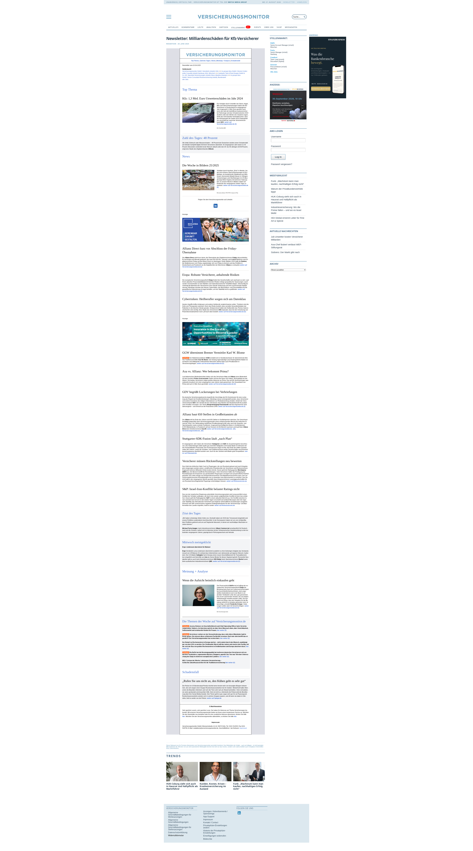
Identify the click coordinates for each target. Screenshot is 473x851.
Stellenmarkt (240, 27)
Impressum (243, 728)
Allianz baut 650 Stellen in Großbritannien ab (209, 414)
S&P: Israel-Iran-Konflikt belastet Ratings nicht (211, 489)
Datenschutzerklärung (177, 832)
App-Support (208, 817)
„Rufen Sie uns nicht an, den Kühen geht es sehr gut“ (214, 681)
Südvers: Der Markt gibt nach (285, 252)
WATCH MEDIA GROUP (237, 2)
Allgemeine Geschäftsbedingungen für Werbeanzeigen (179, 814)
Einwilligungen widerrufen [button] (214, 836)
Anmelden (302, 2)
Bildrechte (207, 839)
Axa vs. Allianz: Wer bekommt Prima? (205, 371)
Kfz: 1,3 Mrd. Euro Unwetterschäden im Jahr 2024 (212, 98)
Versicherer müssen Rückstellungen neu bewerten (212, 461)
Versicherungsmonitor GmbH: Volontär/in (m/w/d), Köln (200, 71)
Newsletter (289, 2)
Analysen (211, 27)
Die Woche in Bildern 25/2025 (200, 165)
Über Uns (269, 27)
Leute (200, 27)
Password (276, 146)
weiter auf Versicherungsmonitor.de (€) (227, 123)
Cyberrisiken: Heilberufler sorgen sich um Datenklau (214, 299)
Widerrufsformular (176, 835)
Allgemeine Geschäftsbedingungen (178, 821)
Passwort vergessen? (281, 164)
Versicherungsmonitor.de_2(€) (193, 431)
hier (183, 716)
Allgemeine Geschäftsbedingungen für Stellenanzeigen (179, 827)
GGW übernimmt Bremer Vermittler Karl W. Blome (213, 352)
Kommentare (188, 27)
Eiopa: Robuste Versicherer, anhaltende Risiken (210, 274)
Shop (279, 27)
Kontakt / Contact (210, 822)
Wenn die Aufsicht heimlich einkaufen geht (208, 580)
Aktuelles (173, 27)
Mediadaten (291, 27)
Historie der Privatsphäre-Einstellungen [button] (214, 832)
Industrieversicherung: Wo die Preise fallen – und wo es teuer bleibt (286, 210)
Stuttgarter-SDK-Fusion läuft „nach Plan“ (207, 438)
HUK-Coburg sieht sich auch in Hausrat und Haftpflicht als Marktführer (286, 199)
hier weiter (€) (222, 630)
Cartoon (223, 27)
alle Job (185, 79)
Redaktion (171, 44)
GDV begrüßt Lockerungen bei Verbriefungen (209, 392)
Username (276, 136)
